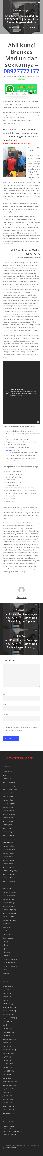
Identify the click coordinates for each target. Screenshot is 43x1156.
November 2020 (8, 1085)
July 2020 (6, 1092)
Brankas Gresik (8, 821)
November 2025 (8, 1011)
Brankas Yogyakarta (9, 913)
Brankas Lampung (9, 839)
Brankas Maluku (8, 857)
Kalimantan (6, 934)
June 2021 (6, 1060)
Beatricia (12, 27)
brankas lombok (8, 842)
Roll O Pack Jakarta (9, 963)
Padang (5, 941)
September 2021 (8, 1053)
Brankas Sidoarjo (8, 899)
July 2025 (6, 1021)
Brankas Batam (8, 796)
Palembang (6, 945)
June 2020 (6, 1096)
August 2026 (7, 986)
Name (5, 694)
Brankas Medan (8, 864)
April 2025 (6, 1028)
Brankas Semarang (9, 895)
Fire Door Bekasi (8, 917)
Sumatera (6, 973)
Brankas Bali (7, 779)
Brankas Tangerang (9, 910)
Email (5, 704)
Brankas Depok (8, 818)
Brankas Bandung (9, 786)
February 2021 (7, 1074)
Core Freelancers (10, 1148)
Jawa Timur (6, 931)
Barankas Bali (7, 772)
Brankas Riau (7, 888)
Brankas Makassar (9, 849)
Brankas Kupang (8, 835)
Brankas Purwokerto (9, 885)
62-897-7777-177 (10, 1134)
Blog (4, 775)
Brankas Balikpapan (9, 782)
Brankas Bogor (8, 807)
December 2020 (8, 1082)
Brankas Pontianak (9, 881)
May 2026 (6, 997)
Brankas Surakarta (9, 906)
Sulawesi (5, 970)
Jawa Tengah (7, 927)
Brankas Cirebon (8, 811)
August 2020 (7, 1089)
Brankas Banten (8, 793)
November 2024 (8, 1039)
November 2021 (8, 1050)
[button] (39, 2)
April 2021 (6, 1067)
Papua (5, 949)
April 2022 (6, 1046)
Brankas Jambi (7, 828)
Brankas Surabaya (21, 11)
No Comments (31, 27)
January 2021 (7, 1078)
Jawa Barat (6, 924)
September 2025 (8, 1018)
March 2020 (7, 1106)
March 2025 (7, 1032)
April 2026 (6, 1000)
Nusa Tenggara (8, 938)
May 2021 (6, 1064)
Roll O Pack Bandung (10, 959)
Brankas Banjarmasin (10, 789)
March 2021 (7, 1071)
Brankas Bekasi (8, 800)
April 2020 (6, 1103)
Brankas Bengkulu (9, 803)
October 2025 (7, 1014)
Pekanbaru (6, 952)
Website (5, 715)
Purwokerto (7, 956)
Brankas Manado (8, 860)
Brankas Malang (8, 853)
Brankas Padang (8, 867)
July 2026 (6, 990)
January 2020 (7, 1113)
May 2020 (6, 1099)
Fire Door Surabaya (9, 920)
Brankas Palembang (9, 874)
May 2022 (6, 1043)
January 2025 (7, 1036)
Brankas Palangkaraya (10, 871)
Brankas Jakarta (8, 825)
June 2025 (6, 1025)
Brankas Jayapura (8, 832)
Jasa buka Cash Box (12, 450)
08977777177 (21, 71)
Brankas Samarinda (9, 892)
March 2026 (7, 1004)
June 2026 (6, 993)
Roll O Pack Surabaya (10, 966)
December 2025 (8, 1007)
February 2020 (7, 1110)
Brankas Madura (8, 846)
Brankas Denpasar (9, 814)
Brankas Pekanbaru (9, 878)
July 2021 (6, 1057)
